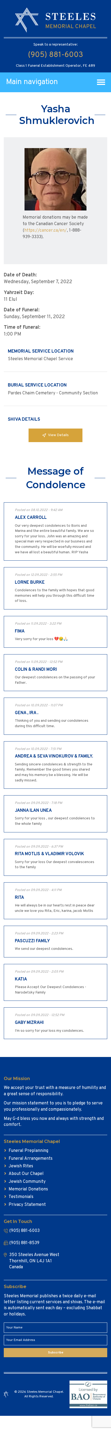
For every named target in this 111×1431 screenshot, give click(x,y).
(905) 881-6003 (55, 55)
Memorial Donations (28, 1189)
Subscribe (55, 1352)
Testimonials (21, 1197)
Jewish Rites (21, 1166)
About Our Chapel (26, 1174)
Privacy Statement (27, 1205)
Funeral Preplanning (28, 1151)
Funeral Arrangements (31, 1158)
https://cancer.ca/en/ (45, 230)
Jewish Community (27, 1181)
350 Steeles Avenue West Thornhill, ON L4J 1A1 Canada (34, 1261)
